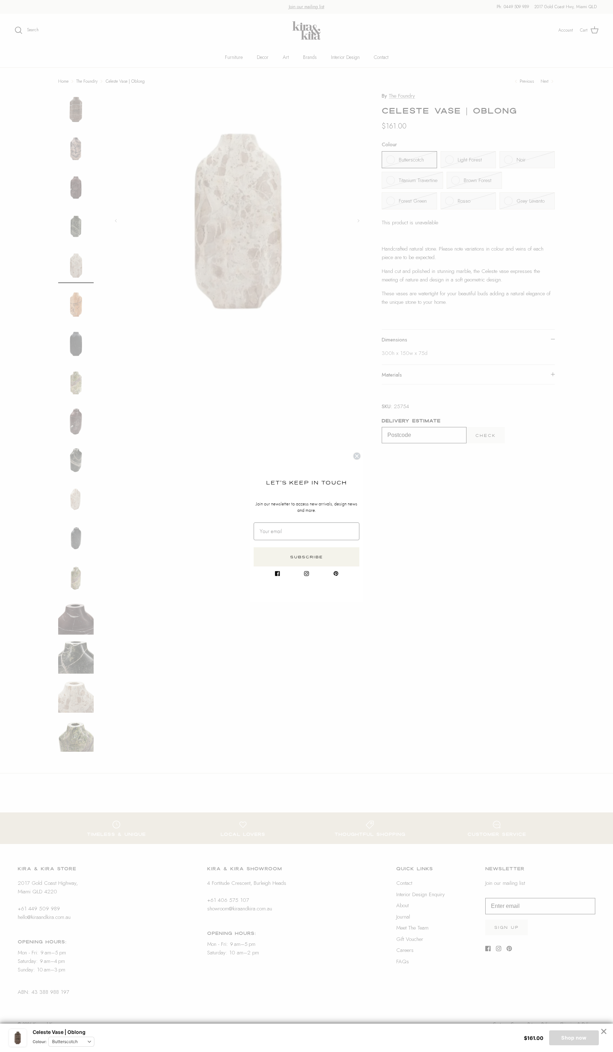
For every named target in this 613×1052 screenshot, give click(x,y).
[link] (277, 573)
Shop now (573, 1038)
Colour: (39, 1041)
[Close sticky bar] (604, 1031)
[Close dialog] (356, 456)
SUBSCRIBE (306, 556)
